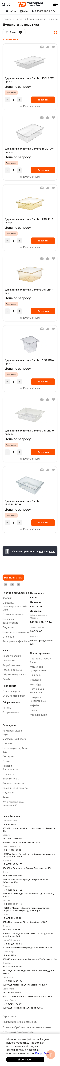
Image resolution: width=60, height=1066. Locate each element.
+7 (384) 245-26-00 (12, 981)
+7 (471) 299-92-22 (12, 918)
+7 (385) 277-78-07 (12, 838)
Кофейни (7, 743)
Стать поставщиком (14, 695)
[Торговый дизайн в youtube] (12, 584)
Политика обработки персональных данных (27, 1027)
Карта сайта (9, 1016)
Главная (7, 19)
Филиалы (35, 602)
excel (52, 551)
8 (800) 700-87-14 (41, 622)
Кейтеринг (8, 756)
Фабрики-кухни (11, 778)
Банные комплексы (13, 783)
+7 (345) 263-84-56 (12, 890)
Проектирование (12, 656)
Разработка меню (12, 665)
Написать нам (13, 577)
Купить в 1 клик (31, 106)
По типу (19, 19)
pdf (41, 551)
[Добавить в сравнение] (47, 47)
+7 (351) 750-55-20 (12, 967)
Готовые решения (13, 669)
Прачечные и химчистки (16, 632)
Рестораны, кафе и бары (16, 641)
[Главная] (30, 4)
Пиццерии (8, 792)
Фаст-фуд (35, 684)
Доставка (36, 611)
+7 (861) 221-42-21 (12, 824)
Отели (6, 761)
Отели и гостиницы (13, 614)
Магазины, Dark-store (14, 739)
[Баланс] (42, 47)
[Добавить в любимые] (53, 47)
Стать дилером (11, 691)
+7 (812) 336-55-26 (12, 850)
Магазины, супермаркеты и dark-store (15, 606)
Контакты (36, 606)
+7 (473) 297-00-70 (12, 864)
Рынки (6, 797)
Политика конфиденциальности (20, 1021)
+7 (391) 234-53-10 (12, 992)
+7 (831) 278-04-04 (12, 944)
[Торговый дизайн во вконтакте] (6, 584)
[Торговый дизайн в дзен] (18, 584)
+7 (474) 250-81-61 (12, 929)
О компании (37, 593)
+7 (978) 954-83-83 (12, 875)
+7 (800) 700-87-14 (12, 904)
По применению (11, 712)
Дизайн (7, 679)
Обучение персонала (14, 674)
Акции (33, 597)
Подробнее (42, 1053)
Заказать (43, 99)
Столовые (8, 774)
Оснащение (9, 660)
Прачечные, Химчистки (15, 788)
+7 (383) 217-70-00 (12, 1004)
